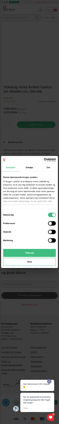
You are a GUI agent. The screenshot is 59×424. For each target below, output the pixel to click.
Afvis (29, 262)
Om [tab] (48, 167)
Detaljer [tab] (29, 167)
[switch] (52, 223)
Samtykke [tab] (10, 167)
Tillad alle (29, 253)
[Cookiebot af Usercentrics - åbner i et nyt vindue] (44, 160)
